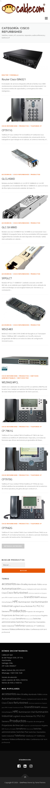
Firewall (10, 597)
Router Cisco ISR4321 (14, 79)
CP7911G (7, 130)
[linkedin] (25, 766)
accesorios (7, 174)
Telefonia (19, 625)
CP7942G (7, 528)
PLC (34, 606)
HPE (15, 602)
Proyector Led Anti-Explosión (32, 615)
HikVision (43, 597)
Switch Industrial (8, 626)
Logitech (16, 606)
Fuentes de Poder (18, 597)
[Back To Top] (25, 777)
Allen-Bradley (22, 584)
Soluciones (29, 619)
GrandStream (32, 597)
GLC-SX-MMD (9, 227)
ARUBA (45, 584)
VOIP (41, 629)
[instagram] (31, 766)
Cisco (4, 592)
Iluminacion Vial (26, 601)
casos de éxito (42, 589)
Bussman (24, 589)
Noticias (29, 606)
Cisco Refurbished (9, 126)
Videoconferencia (17, 629)
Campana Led (31, 589)
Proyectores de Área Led (12, 615)
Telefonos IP (35, 126)
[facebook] (18, 766)
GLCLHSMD (8, 178)
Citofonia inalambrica (34, 593)
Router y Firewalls (10, 75)
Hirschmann (7, 602)
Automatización (11, 588)
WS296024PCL (10, 382)
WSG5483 (7, 329)
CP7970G (7, 479)
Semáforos (21, 618)
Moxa (23, 606)
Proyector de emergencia (35, 611)
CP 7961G (7, 430)
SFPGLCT (7, 278)
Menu (46, 18)
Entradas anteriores (13, 546)
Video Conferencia (32, 629)
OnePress (23, 782)
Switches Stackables (36, 622)
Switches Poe (22, 378)
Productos (24, 126)
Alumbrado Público (35, 584)
